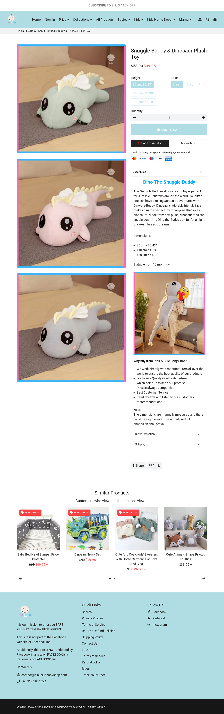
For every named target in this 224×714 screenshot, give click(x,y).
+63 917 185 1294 (33, 681)
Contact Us (89, 643)
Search (87, 612)
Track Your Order (93, 675)
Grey (190, 84)
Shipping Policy (92, 637)
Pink (202, 84)
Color (174, 78)
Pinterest (158, 618)
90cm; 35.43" (142, 84)
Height (135, 78)
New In (50, 19)
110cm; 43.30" (143, 93)
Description (139, 172)
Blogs (86, 668)
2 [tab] (114, 578)
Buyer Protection (145, 434)
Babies (123, 19)
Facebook (159, 612)
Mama (184, 19)
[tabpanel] (38, 537)
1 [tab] (110, 578)
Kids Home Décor (160, 19)
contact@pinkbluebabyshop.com (44, 675)
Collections (81, 19)
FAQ (85, 650)
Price (63, 19)
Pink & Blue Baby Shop (30, 31)
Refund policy (91, 662)
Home (36, 19)
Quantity (137, 111)
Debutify (101, 706)
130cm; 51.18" (143, 102)
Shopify (80, 706)
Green (177, 84)
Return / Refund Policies (98, 631)
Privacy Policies (92, 618)
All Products (105, 19)
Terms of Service (93, 624)
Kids (137, 19)
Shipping (140, 444)
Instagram (159, 624)
